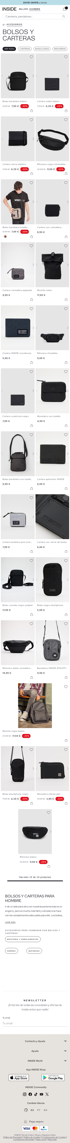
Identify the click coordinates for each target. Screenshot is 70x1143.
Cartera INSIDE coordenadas (18, 353)
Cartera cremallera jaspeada (17, 290)
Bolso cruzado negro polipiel (18, 605)
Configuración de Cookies (54, 1137)
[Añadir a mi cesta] (31, 110)
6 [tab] (13, 56)
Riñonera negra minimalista (51, 164)
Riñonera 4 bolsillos (47, 353)
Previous (4, 75)
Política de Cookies (32, 1137)
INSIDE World (35, 1060)
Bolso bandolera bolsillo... (16, 227)
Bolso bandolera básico (15, 101)
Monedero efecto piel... (49, 794)
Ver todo (9, 49)
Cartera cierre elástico (14, 164)
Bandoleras (42, 49)
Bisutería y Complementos (22, 939)
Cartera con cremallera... (50, 227)
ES (33, 1110)
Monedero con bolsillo (48, 416)
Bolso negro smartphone (50, 605)
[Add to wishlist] (31, 56)
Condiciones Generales (23, 1139)
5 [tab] (11, 56)
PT (39, 1110)
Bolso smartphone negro (16, 794)
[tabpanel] (35, 831)
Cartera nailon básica (48, 101)
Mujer (23, 9)
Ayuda (35, 1051)
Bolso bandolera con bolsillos (18, 479)
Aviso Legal (41, 1139)
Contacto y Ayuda (35, 1041)
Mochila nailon (44, 290)
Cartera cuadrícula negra (16, 416)
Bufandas (34, 951)
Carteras (25, 49)
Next (31, 75)
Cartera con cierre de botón (52, 542)
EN (45, 1110)
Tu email (6, 1018)
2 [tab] (6, 56)
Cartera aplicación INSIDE (50, 479)
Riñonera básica (28, 857)
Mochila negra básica (13, 731)
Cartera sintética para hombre (18, 542)
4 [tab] (9, 56)
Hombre (34, 9)
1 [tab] (4, 56)
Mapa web (52, 1139)
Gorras (11, 951)
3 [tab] (7, 56)
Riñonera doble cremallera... (17, 668)
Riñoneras (60, 49)
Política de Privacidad (12, 1137)
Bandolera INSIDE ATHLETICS (53, 668)
